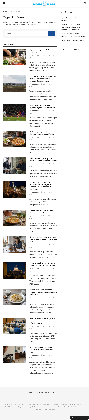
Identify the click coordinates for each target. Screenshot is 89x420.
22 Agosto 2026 (48, 297)
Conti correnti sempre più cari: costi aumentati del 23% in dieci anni (43, 239)
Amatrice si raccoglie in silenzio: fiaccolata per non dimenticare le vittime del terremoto (41, 185)
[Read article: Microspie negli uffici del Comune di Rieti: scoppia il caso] (14, 354)
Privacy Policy (44, 392)
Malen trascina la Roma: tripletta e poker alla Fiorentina (42, 106)
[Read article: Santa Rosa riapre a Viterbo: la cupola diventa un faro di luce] (14, 270)
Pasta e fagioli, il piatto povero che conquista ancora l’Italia (42, 133)
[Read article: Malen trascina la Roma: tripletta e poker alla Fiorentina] (14, 112)
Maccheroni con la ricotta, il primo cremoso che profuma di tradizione (43, 292)
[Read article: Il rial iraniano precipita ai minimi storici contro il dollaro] (14, 165)
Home (5, 11)
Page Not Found (14, 11)
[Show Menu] (4, 3)
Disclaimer (56, 392)
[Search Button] (85, 3)
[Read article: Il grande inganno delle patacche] (14, 57)
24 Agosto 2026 (48, 137)
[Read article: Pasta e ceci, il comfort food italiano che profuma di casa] (14, 218)
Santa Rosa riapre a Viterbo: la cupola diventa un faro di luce (42, 264)
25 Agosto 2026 (48, 55)
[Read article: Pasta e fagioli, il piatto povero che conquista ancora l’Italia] (14, 139)
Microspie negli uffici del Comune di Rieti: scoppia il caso (41, 349)
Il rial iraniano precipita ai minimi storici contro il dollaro (43, 159)
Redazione (32, 392)
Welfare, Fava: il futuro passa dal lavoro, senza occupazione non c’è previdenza (43, 321)
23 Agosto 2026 (48, 216)
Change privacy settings (79, 418)
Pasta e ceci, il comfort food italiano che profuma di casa (41, 212)
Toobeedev (35, 55)
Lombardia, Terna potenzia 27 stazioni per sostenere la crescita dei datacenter (42, 78)
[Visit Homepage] (44, 3)
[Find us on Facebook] (43, 414)
